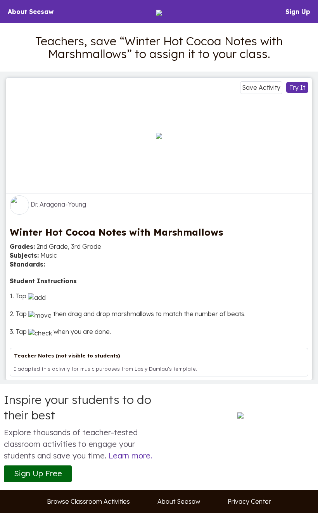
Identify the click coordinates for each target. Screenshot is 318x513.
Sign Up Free (38, 473)
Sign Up (297, 11)
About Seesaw (31, 11)
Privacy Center (249, 501)
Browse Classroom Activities (88, 501)
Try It (297, 87)
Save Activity (261, 87)
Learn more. (130, 455)
